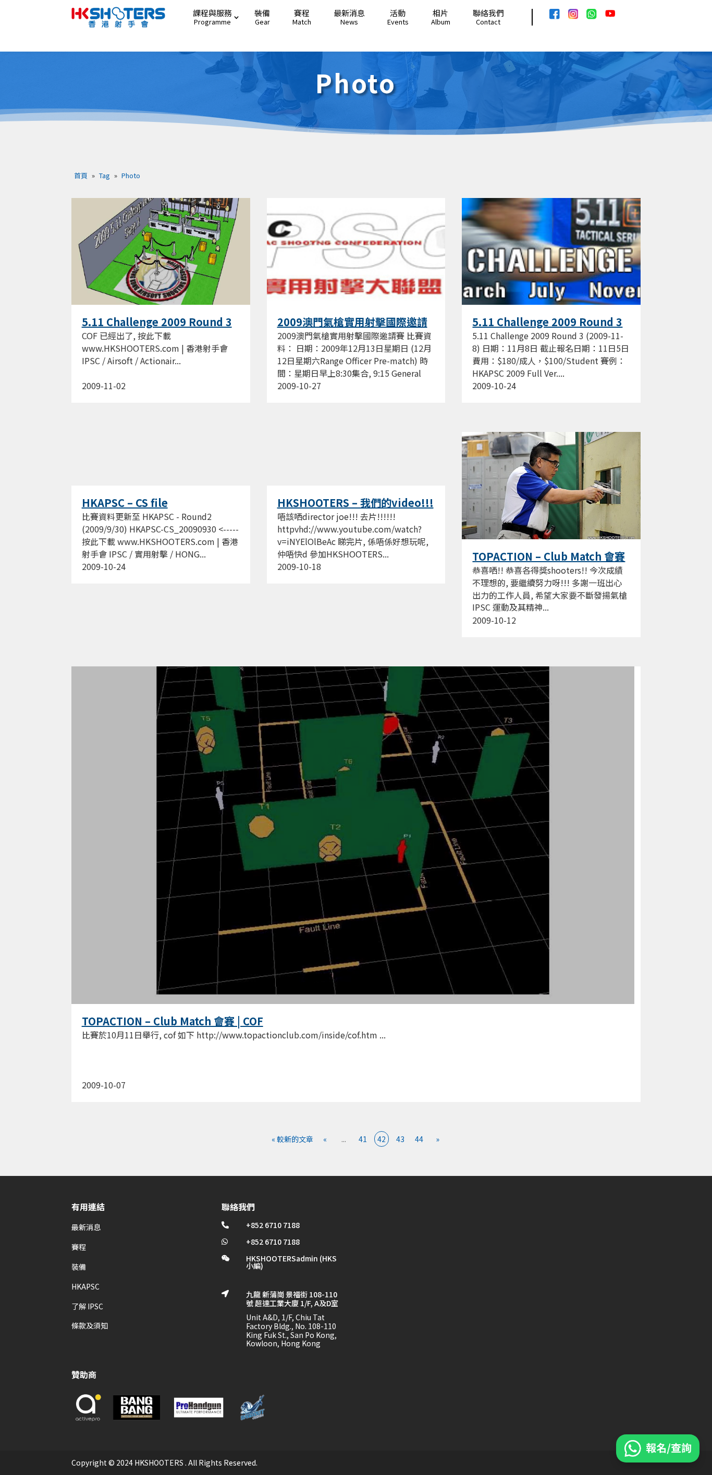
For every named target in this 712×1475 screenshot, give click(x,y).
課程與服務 (212, 12)
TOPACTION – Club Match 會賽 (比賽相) (548, 563)
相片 (440, 12)
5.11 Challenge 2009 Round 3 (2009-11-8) (547, 328)
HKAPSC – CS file (125, 502)
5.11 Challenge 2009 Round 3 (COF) (157, 328)
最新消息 (349, 12)
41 (363, 1139)
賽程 (302, 12)
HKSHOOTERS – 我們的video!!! (355, 502)
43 (400, 1139)
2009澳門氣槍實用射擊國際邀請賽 (352, 328)
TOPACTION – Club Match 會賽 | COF (172, 1020)
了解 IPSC (87, 1306)
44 (419, 1139)
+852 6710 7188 (273, 1225)
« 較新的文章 (292, 1139)
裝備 (262, 12)
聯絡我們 (488, 12)
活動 (398, 12)
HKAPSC (85, 1286)
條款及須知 (89, 1325)
